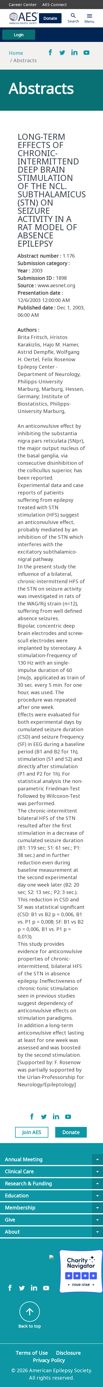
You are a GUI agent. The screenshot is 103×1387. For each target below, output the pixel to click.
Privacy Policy (49, 1360)
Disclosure (68, 1352)
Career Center (23, 4)
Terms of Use (32, 1352)
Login (19, 34)
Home (16, 53)
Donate (50, 18)
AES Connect (54, 4)
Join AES (31, 1132)
